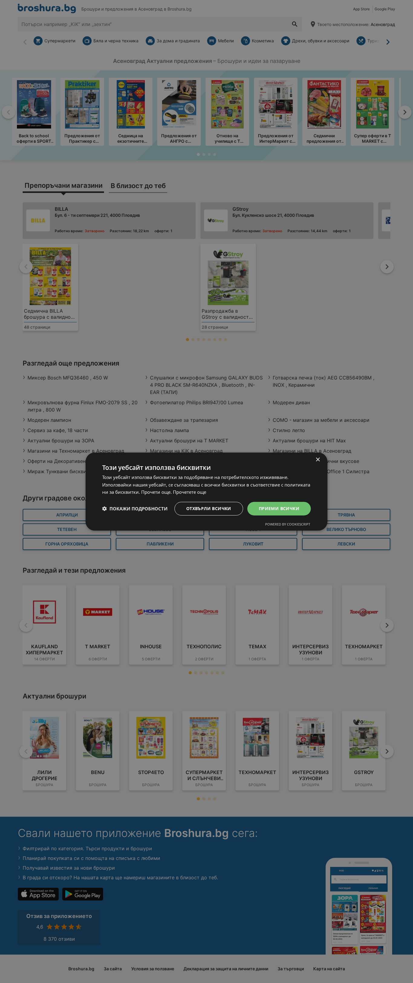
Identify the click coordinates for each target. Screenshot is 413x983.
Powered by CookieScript (287, 524)
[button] (134, 508)
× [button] (317, 459)
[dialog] (206, 491)
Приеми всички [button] (279, 508)
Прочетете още (189, 492)
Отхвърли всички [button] (208, 508)
